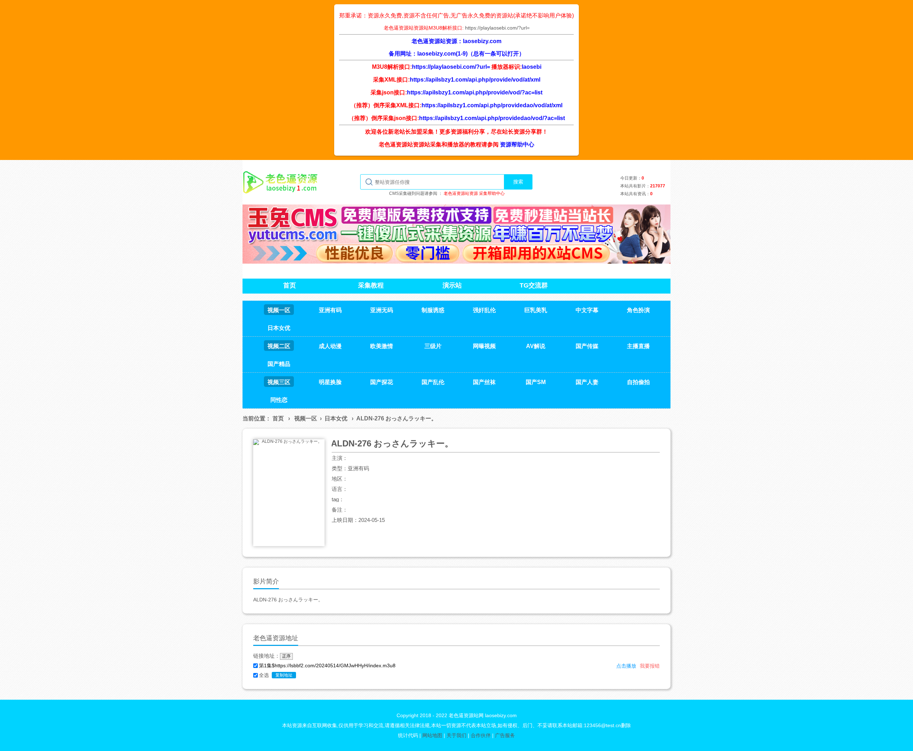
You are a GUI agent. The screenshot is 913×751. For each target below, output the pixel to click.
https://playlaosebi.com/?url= (497, 28)
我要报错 (650, 665)
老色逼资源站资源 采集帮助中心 (474, 193)
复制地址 (283, 675)
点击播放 (626, 665)
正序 (286, 656)
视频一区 (305, 418)
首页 (278, 418)
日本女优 (336, 418)
